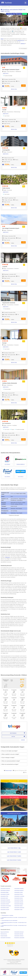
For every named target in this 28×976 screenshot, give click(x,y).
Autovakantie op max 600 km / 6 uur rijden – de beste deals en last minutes (13, 918)
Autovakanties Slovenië (18, 901)
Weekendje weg (4, 933)
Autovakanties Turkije (18, 909)
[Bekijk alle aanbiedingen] (4, 972)
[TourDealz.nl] (10, 943)
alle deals (7, 464)
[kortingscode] (14, 874)
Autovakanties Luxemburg (19, 896)
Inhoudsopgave (23, 48)
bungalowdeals (21, 464)
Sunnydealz (18, 960)
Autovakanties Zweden (5, 903)
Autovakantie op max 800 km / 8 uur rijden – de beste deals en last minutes (13, 923)
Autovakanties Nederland (5, 888)
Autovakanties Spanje (18, 905)
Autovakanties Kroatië (5, 907)
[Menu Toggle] (25, 2)
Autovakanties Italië (4, 898)
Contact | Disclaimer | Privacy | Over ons (14, 963)
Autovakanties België (4, 892)
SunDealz (9, 959)
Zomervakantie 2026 (14, 781)
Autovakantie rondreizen (18, 935)
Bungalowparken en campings (7, 915)
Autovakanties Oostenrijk (5, 900)
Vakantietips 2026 (14, 829)
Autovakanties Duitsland (5, 890)
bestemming (13, 733)
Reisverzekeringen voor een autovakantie (9, 920)
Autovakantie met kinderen (5, 937)
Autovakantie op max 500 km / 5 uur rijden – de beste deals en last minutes (13, 926)
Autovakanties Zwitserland (19, 907)
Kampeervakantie (4, 935)
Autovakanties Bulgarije (18, 903)
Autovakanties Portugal (18, 900)
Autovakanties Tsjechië (5, 909)
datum (13, 736)
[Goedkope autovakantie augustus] (14, 804)
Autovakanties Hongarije (19, 888)
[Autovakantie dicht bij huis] (14, 820)
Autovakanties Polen (4, 896)
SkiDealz (13, 959)
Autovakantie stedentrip (18, 933)
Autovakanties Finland (18, 894)
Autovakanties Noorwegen (5, 901)
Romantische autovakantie (19, 937)
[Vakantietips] (14, 837)
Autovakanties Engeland (18, 890)
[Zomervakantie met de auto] (14, 788)
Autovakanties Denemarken (6, 905)
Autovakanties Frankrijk (5, 894)
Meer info (5, 73)
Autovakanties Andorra (18, 898)
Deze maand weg (14, 797)
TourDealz (17, 959)
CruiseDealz (22, 959)
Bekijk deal (14, 89)
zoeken (23, 740)
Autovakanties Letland (18, 892)
